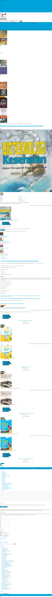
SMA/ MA (3, 585)
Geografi (3, 481)
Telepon (6, 223)
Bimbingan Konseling (5, 474)
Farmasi (3, 478)
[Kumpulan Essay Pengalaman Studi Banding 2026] (6, 432)
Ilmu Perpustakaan (5, 486)
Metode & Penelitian (5, 571)
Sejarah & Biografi (5, 583)
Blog (3, 551)
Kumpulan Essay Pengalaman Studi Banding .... (26, 458)
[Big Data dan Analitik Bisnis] (6, 340)
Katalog (3, 5)
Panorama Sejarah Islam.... (4, 247)
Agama (3, 471)
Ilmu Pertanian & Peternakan (7, 487)
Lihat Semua (5, 506)
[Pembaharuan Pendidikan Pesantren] (3, 37)
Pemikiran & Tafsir (5, 576)
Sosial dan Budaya (5, 587)
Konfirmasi (4, 6)
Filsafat (3, 479)
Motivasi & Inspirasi (5, 574)
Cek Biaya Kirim (5, 4)
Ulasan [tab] (3, 257)
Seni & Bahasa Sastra (6, 584)
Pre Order (2, 371)
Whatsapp (6, 224)
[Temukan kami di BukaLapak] (4, 527)
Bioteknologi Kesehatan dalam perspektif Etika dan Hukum (22, 126)
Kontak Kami (33, 22)
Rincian (13, 467)
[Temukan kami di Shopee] (4, 523)
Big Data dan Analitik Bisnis (26, 366)
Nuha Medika (26, 295)
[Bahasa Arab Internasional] (3, 122)
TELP (5, 25)
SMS (5, 24)
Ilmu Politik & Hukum (7, 123)
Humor (3, 482)
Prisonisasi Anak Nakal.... (4, 236)
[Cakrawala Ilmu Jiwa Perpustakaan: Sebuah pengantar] (6, 387)
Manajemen (4, 570)
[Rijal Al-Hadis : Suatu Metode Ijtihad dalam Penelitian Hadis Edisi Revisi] (13, 307)
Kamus (3, 489)
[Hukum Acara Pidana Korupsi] (3, 95)
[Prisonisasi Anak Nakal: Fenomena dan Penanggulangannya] (1, 235)
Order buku (4, 7)
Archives (1, 593)
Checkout (39, 467)
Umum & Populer (5, 589)
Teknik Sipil (4, 588)
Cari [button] (21, 21)
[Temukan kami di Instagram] (4, 521)
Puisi (3, 579)
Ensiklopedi (4, 477)
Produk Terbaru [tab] (5, 258)
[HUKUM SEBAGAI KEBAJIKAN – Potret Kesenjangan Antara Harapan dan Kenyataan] (1, 240)
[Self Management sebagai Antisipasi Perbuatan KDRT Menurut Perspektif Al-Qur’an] (3, 107)
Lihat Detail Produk (6, 318)
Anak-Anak (4, 472)
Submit (1, 506)
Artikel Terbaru (4, 11)
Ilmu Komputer (4, 485)
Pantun (5, 580)
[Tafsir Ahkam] (3, 73)
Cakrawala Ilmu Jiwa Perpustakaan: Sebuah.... (26, 413)
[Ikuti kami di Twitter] (4, 519)
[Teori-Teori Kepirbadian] (3, 59)
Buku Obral (4, 475)
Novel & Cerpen (5, 575)
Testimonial (4, 9)
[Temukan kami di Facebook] (4, 517)
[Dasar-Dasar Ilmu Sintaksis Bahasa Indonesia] (3, 81)
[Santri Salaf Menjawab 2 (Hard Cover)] (3, 66)
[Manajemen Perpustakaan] (3, 44)
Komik (3, 569)
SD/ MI (3, 582)
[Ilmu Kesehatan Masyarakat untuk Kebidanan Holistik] (3, 88)
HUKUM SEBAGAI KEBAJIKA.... (5, 241)
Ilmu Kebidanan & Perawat (6, 483)
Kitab (3, 568)
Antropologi (4, 473)
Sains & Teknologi (5, 581)
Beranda (3, 2)
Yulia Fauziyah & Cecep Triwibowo (35, 295)
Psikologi (3, 578)
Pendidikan (4, 577)
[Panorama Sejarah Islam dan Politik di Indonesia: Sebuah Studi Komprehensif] (1, 246)
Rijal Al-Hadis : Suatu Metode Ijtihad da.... (26, 320)
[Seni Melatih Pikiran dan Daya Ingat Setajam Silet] (3, 115)
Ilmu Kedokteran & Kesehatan (7, 484)
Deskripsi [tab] (3, 256)
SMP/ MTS (4, 586)
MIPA (3, 573)
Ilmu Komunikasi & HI (5, 563)
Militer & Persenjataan (6, 572)
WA (5, 26)
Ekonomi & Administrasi (6, 476)
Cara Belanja (4, 3)
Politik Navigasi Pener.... (4, 253)
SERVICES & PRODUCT (6, 8)
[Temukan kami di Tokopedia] (4, 525)
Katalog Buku (4, 10)
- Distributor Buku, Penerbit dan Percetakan (10, 595)
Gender (3, 480)
